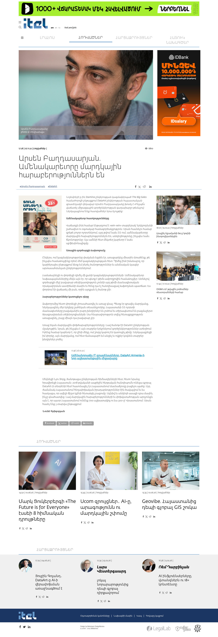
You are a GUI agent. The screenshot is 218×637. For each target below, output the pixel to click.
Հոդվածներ (39, 149)
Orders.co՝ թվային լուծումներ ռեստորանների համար (172, 291)
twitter (63, 423)
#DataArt (52, 186)
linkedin (88, 423)
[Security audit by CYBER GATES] (183, 629)
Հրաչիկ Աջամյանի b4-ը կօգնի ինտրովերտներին (173, 235)
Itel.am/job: (71, 28)
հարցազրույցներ (134, 38)
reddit (76, 423)
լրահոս (47, 38)
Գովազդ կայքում (154, 616)
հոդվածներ (91, 37)
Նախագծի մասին (123, 616)
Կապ (139, 616)
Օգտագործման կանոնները (95, 616)
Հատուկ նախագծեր (177, 40)
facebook (50, 423)
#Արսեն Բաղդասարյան (32, 186)
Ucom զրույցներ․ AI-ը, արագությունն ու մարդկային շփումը (105, 507)
